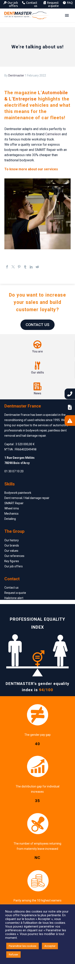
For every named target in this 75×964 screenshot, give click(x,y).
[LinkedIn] (31, 270)
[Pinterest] (19, 270)
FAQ (70, 2)
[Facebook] (7, 270)
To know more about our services (31, 169)
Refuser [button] (13, 954)
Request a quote (53, 4)
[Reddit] (37, 270)
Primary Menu (67, 15)
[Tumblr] (25, 270)
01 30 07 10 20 (14, 471)
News (37, 393)
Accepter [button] (49, 946)
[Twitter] (13, 270)
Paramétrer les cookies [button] (22, 946)
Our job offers (13, 4)
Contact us (31, 4)
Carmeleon (53, 134)
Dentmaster (16, 75)
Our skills (37, 372)
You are (37, 351)
